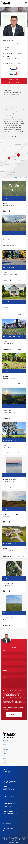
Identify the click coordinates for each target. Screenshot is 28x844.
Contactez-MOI (13, 714)
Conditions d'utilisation (15, 839)
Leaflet (13, 177)
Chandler (19, 63)
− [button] (1, 142)
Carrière (5, 751)
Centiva (17, 842)
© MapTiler (16, 177)
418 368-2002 (8, 823)
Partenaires (5, 749)
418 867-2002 (8, 782)
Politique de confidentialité (10, 707)
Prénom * (4, 650)
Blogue (4, 758)
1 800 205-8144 (9, 49)
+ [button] (1, 140)
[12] (18, 157)
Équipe (4, 744)
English (4, 762)
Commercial (5, 742)
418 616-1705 (20, 53)
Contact (5, 760)
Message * (4, 677)
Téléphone (4, 670)
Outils (4, 753)
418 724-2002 (8, 774)
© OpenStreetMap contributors (23, 177)
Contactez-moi (13, 79)
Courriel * (4, 663)
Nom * (3, 657)
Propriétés (5, 740)
